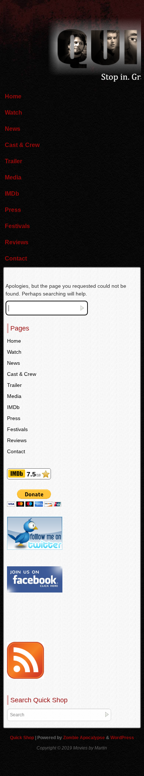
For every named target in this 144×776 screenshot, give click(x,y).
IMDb (12, 193)
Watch (13, 112)
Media (13, 177)
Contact (16, 258)
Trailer (13, 161)
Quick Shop (22, 737)
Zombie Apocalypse (84, 737)
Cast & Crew (22, 145)
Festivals (17, 226)
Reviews (16, 242)
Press (13, 210)
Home (13, 96)
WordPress (122, 737)
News (12, 129)
